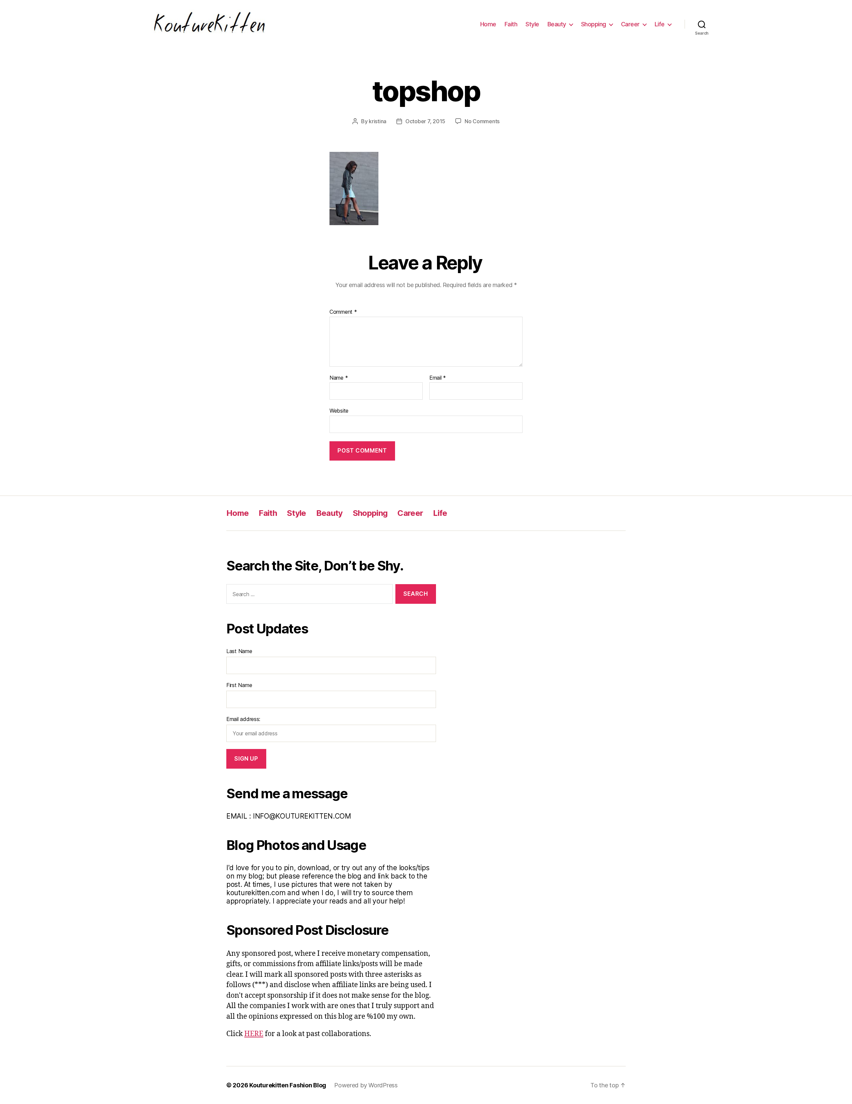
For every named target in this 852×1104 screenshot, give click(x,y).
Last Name (239, 651)
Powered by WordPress (366, 1085)
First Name (239, 685)
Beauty (556, 24)
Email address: (243, 719)
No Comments (482, 121)
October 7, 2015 (425, 121)
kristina (377, 121)
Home (488, 24)
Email (437, 378)
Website (338, 410)
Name (338, 378)
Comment (343, 312)
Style (532, 24)
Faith (511, 24)
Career (630, 24)
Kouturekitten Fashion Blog (287, 1085)
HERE (253, 1033)
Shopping (593, 24)
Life (660, 24)
